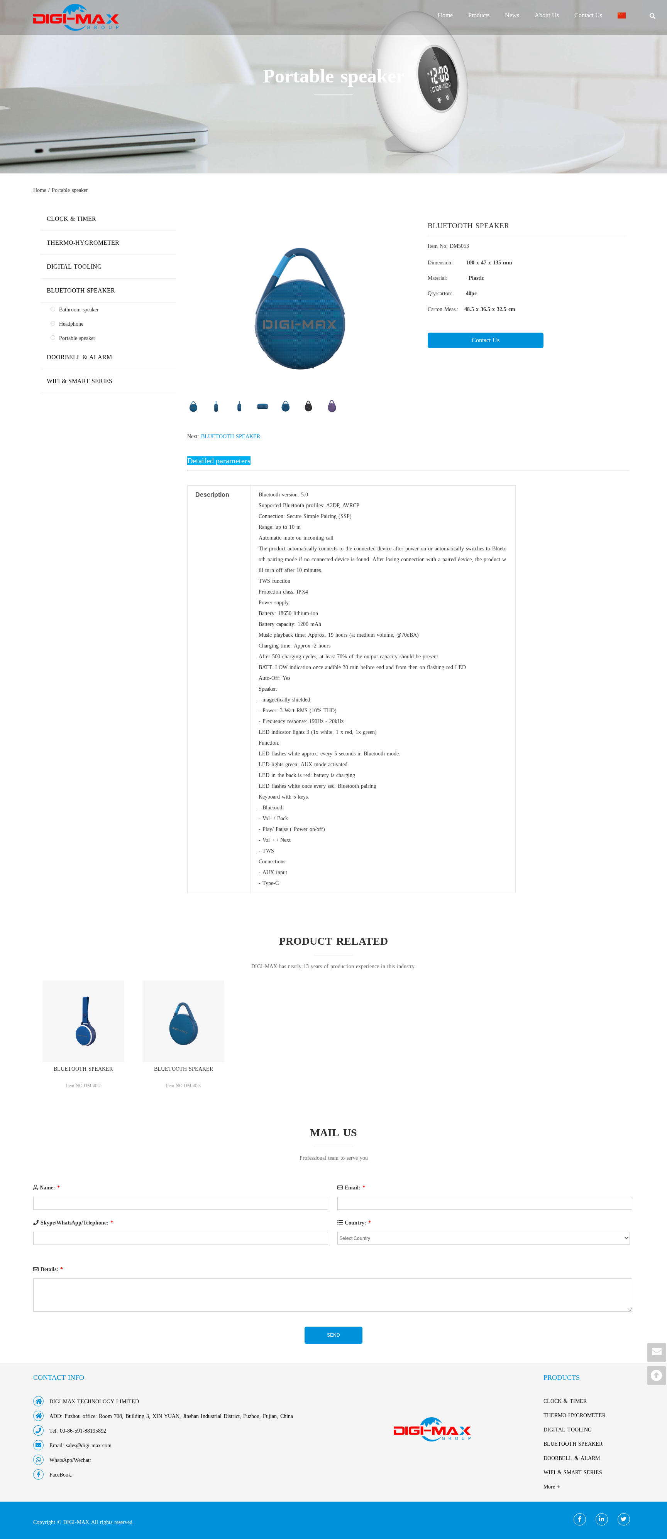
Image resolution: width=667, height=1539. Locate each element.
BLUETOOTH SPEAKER (230, 436)
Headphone (71, 324)
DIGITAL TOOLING (74, 266)
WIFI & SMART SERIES (79, 381)
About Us (547, 15)
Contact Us (588, 15)
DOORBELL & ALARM (79, 357)
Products (478, 15)
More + (551, 1487)
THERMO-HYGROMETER (83, 243)
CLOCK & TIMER (71, 219)
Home (445, 15)
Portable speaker (70, 190)
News (512, 15)
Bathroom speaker (79, 309)
